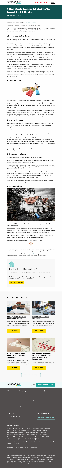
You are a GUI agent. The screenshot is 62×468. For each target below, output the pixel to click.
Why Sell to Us (10, 397)
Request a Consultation (45, 384)
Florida (8, 430)
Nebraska (29, 434)
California (27, 428)
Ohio (48, 436)
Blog (33, 400)
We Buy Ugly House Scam (37, 403)
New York (24, 436)
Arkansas (21, 428)
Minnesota (43, 432)
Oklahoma (9, 439)
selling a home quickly (31, 22)
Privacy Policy (33, 447)
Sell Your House (11, 400)
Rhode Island (31, 439)
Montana (22, 434)
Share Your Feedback (46, 417)
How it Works (10, 394)
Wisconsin (9, 443)
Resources (34, 397)
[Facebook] (8, 417)
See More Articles (30, 375)
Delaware (48, 428)
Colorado (34, 428)
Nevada (35, 434)
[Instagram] (11, 417)
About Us (21, 394)
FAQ (33, 394)
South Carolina (40, 439)
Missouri (16, 434)
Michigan (36, 432)
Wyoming (16, 443)
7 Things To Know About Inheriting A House (16, 317)
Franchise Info (23, 403)
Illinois (24, 430)
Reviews (21, 400)
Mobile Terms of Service (22, 447)
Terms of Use (10, 447)
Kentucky (44, 430)
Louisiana (9, 432)
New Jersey (10, 436)
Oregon (16, 439)
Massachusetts (29, 432)
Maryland (20, 432)
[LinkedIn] (17, 417)
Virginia (24, 441)
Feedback (46, 394)
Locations (21, 397)
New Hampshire (43, 434)
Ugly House (22, 406)
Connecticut (41, 428)
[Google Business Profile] (20, 417)
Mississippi (10, 434)
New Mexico (17, 436)
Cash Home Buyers (12, 403)
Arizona (15, 428)
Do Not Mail (47, 397)
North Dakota (42, 436)
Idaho (19, 430)
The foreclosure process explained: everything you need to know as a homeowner (42, 356)
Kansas (39, 430)
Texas (8, 441)
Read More (14, 331)
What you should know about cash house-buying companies (17, 355)
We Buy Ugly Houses (31, 254)
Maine (15, 432)
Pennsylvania (22, 439)
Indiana (29, 430)
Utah (12, 441)
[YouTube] (14, 417)
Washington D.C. (39, 441)
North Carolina (33, 436)
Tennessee (48, 439)
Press (20, 409)
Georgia (14, 430)
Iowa (34, 430)
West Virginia (49, 441)
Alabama (9, 428)
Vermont (17, 441)
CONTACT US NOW (17, 282)
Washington (30, 441)
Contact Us (10, 406)
